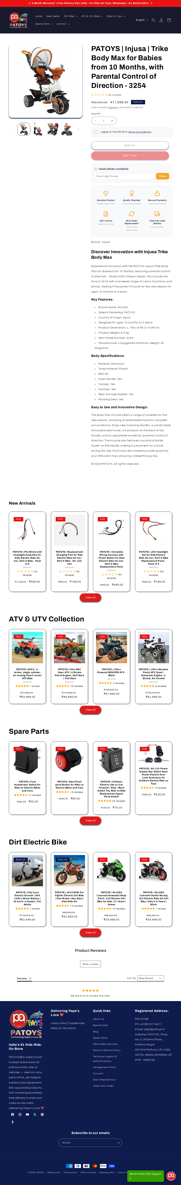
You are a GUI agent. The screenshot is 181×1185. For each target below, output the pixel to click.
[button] (70, 16)
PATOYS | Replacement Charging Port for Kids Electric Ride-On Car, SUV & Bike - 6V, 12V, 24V (69, 558)
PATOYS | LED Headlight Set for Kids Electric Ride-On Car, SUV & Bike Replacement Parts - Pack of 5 (153, 558)
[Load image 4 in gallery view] (67, 129)
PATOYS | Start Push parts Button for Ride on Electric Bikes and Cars (69, 784)
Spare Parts (100, 1038)
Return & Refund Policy (107, 1050)
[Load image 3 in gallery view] (52, 129)
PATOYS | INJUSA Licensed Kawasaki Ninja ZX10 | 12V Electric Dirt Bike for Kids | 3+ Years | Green (111, 898)
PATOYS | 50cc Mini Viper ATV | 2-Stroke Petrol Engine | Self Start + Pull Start (69, 674)
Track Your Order (103, 1086)
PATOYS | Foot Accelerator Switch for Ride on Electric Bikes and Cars (27, 786)
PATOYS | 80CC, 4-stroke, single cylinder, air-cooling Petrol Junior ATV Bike (27, 674)
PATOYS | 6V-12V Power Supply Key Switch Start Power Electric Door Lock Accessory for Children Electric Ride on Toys (153, 776)
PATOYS (40, 1172)
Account (98, 1073)
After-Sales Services (105, 1044)
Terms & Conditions (139, 132)
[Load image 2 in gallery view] (38, 129)
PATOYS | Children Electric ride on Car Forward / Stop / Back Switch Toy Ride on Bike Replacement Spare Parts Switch (111, 789)
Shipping (113, 107)
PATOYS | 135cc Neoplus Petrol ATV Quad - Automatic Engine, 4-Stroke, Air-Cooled (153, 674)
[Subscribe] (118, 1143)
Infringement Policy (104, 1067)
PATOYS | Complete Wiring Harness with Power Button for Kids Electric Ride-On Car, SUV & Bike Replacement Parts (112, 559)
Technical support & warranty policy (105, 1058)
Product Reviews (90, 950)
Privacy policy (70, 1172)
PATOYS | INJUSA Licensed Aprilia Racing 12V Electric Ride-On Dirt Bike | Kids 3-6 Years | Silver (153, 898)
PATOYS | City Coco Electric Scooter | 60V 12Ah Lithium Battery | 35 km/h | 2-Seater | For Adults (27, 898)
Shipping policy (106, 1172)
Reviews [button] (22, 978)
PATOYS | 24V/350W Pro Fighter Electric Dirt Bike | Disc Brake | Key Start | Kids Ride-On (69, 897)
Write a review (90, 964)
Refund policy (53, 1172)
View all (91, 597)
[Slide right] (78, 129)
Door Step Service (104, 1080)
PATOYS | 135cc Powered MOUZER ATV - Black (111, 672)
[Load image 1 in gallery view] (23, 129)
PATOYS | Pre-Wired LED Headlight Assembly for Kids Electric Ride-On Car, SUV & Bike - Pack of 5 (27, 558)
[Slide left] (13, 129)
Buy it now (130, 155)
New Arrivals (100, 1025)
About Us (98, 1019)
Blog (95, 1031)
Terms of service (88, 1172)
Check (162, 176)
